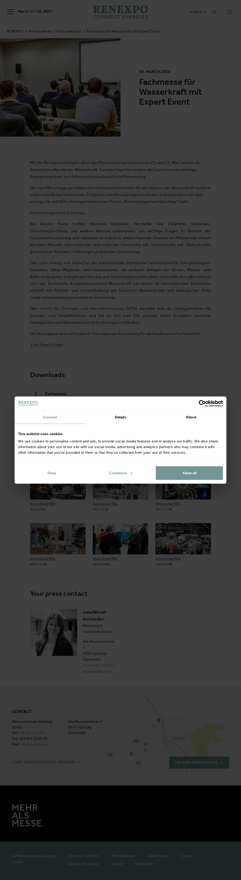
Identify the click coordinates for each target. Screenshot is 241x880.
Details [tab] (120, 417)
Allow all (189, 473)
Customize (118, 473)
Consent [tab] (50, 417)
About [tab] (191, 417)
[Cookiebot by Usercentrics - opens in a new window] (202, 403)
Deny (52, 473)
